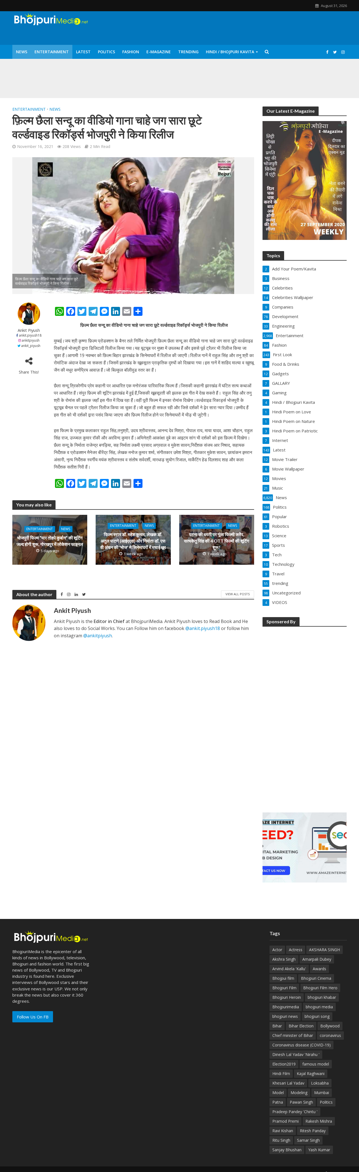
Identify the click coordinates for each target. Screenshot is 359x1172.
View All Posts (237, 594)
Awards (319, 968)
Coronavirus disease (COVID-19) (301, 1045)
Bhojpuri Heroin (286, 997)
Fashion (130, 51)
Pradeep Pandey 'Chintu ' (294, 1111)
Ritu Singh (281, 1140)
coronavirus (330, 1035)
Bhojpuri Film (284, 987)
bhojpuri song (317, 1016)
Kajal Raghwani (311, 1073)
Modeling (299, 1092)
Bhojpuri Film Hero (320, 987)
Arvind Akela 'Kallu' (289, 968)
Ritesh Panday (313, 1130)
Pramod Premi (285, 1121)
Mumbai (321, 1092)
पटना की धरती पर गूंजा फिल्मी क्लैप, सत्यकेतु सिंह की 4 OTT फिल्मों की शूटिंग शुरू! (216, 541)
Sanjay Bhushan (287, 1149)
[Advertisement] (305, 716)
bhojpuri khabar (322, 997)
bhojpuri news (285, 1016)
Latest (83, 51)
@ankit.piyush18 (202, 628)
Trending (188, 51)
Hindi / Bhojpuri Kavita (230, 51)
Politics (106, 51)
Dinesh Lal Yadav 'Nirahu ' (295, 1054)
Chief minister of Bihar (292, 1035)
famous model (315, 1064)
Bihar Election (301, 1026)
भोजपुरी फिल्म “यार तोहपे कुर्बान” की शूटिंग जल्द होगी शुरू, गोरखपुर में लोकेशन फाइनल (50, 541)
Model (278, 1092)
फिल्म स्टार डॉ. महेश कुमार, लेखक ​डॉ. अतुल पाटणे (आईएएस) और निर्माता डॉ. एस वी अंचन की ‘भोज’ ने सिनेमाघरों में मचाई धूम (133, 541)
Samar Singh (308, 1140)
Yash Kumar (319, 1149)
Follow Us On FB (33, 1017)
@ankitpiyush (97, 636)
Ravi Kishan (282, 1130)
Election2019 (284, 1064)
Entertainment (51, 51)
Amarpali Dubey (316, 959)
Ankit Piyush (29, 330)
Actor (277, 949)
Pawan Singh (301, 1102)
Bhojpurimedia (285, 1006)
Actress (295, 949)
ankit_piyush (30, 345)
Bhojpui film (283, 978)
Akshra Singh (284, 959)
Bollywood (330, 1026)
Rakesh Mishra (318, 1121)
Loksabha (320, 1083)
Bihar (277, 1026)
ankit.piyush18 (30, 335)
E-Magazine (158, 51)
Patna (277, 1102)
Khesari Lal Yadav (288, 1083)
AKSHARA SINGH (324, 949)
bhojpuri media (319, 1006)
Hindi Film (281, 1073)
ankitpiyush (31, 340)
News (21, 51)
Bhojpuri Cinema (316, 978)
